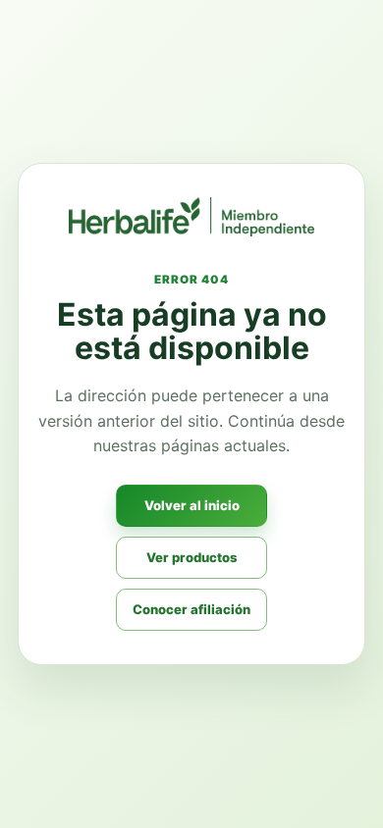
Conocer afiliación (191, 609)
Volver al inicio (192, 505)
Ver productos (192, 557)
